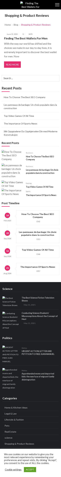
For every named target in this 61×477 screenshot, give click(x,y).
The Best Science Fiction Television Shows (38, 299)
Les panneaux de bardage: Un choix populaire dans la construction (30, 106)
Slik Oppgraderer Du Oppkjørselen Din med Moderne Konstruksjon (30, 133)
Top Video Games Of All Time (19, 115)
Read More (12, 64)
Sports (28, 191)
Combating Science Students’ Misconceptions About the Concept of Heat (40, 316)
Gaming (29, 183)
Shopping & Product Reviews (19, 443)
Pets (7, 425)
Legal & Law (11, 413)
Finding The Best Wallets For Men (25, 38)
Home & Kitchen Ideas (16, 407)
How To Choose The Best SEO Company (24, 97)
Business (29, 153)
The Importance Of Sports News (20, 123)
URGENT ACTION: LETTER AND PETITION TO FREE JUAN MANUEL (38, 352)
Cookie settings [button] (13, 469)
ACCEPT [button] (30, 469)
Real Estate (10, 431)
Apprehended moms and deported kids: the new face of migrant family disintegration (38, 376)
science (8, 437)
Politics (24, 348)
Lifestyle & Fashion (14, 419)
